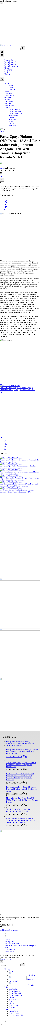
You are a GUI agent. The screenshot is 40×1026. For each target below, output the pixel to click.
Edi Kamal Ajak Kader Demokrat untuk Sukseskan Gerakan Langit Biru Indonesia (18, 467)
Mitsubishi (8, 70)
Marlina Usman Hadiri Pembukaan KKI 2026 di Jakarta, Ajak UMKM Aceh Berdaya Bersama (22, 800)
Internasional (13, 981)
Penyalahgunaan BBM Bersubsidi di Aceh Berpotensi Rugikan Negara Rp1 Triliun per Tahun (19, 485)
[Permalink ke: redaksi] (2, 165)
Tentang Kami (9, 942)
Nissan (6, 68)
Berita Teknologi (10, 64)
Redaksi (7, 940)
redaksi (2, 169)
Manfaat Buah (9, 60)
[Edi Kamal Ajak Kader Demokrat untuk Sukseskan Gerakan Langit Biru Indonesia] (9, 464)
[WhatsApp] (5, 210)
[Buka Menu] (2, 55)
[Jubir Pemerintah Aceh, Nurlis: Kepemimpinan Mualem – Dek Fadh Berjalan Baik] (9, 470)
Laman (6, 1009)
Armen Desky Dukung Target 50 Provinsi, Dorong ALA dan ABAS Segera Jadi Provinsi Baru (21, 765)
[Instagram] (5, 936)
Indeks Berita (9, 952)
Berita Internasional (11, 66)
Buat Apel (12, 1007)
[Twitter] (5, 202)
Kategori (7, 969)
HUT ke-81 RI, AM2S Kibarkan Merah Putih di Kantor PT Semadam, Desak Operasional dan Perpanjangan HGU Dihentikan (20, 777)
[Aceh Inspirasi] (6, 45)
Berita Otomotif (9, 62)
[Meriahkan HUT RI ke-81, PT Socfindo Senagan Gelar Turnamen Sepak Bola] (9, 458)
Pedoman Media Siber (12, 944)
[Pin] (5, 208)
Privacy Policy (9, 950)
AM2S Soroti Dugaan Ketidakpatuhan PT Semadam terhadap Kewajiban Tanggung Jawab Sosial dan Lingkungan (21, 820)
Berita (11, 971)
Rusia (6, 72)
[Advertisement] (20, 24)
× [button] (1, 961)
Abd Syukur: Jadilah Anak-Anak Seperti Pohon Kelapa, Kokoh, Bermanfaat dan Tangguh (19, 479)
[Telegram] (5, 204)
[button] (23, 48)
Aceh (2, 131)
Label (6, 987)
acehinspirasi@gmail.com (9, 930)
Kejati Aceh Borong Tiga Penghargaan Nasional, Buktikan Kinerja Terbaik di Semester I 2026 (17, 491)
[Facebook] (5, 199)
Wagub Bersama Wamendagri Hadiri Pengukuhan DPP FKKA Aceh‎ (19, 810)
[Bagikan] (2, 180)
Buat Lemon (13, 1005)
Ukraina (7, 74)
